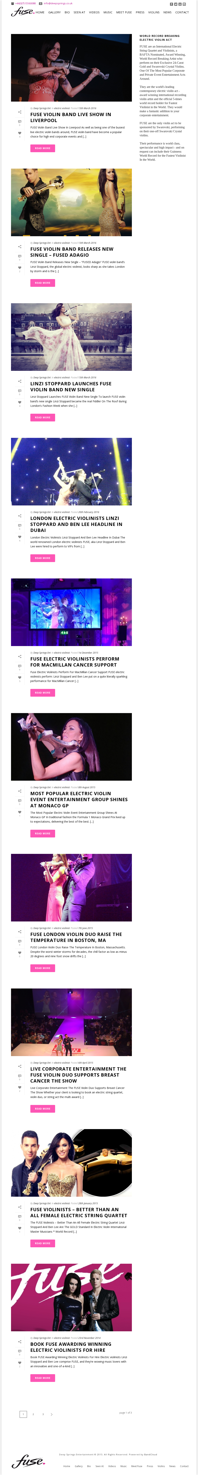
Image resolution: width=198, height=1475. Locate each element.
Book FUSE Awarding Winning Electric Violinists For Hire (71, 1347)
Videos (94, 12)
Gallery (54, 12)
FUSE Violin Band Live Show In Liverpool (70, 117)
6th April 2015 (85, 1062)
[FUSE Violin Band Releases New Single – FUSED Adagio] (71, 202)
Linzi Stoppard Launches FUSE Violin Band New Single (71, 386)
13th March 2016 (87, 108)
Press (140, 12)
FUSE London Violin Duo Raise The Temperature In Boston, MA (76, 937)
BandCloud (150, 1454)
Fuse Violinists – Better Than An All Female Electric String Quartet (78, 1212)
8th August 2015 (86, 787)
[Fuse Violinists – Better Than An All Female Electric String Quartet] (71, 1163)
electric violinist (62, 108)
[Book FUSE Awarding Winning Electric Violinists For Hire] (71, 1297)
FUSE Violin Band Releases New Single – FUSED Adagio (72, 252)
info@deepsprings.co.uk (58, 3)
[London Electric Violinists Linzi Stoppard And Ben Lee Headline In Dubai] (71, 471)
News (167, 12)
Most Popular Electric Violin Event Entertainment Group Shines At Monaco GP (79, 799)
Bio (67, 12)
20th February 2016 (88, 512)
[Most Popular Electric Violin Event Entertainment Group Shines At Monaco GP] (71, 747)
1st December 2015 (88, 652)
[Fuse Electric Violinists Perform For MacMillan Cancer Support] (71, 612)
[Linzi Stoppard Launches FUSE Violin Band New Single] (71, 337)
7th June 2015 (85, 928)
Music (107, 12)
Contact (182, 12)
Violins (154, 12)
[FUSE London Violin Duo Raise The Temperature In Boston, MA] (71, 887)
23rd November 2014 (89, 1338)
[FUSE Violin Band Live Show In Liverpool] (71, 68)
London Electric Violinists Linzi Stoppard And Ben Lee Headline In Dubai (76, 524)
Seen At (79, 12)
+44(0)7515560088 (25, 3)
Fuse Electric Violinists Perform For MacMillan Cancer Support (74, 662)
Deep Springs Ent (42, 108)
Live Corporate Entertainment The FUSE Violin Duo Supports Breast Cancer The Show (78, 1075)
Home (40, 12)
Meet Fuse (124, 12)
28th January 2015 (88, 1203)
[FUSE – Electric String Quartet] (29, 1461)
